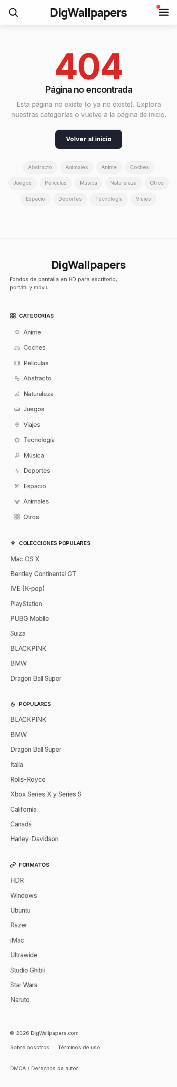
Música (88, 183)
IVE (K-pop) (27, 589)
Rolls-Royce (28, 779)
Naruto (20, 1000)
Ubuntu (20, 910)
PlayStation (26, 604)
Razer (18, 925)
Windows (23, 895)
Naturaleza (123, 183)
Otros (157, 183)
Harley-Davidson (34, 839)
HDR (17, 880)
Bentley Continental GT (43, 574)
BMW (18, 663)
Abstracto (40, 167)
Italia (16, 765)
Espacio (35, 199)
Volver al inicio (89, 139)
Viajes (143, 199)
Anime (109, 167)
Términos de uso (79, 1047)
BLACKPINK (28, 648)
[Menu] (164, 12)
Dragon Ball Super (35, 678)
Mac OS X (25, 559)
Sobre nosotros (29, 1047)
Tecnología (109, 199)
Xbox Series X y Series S (46, 794)
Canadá (21, 824)
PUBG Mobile (29, 618)
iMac (17, 940)
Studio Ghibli (27, 970)
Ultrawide (23, 955)
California (23, 809)
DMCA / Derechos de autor (44, 1068)
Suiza (18, 633)
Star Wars (23, 985)
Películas (56, 183)
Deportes (70, 199)
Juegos (22, 183)
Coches (139, 167)
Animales (76, 167)
